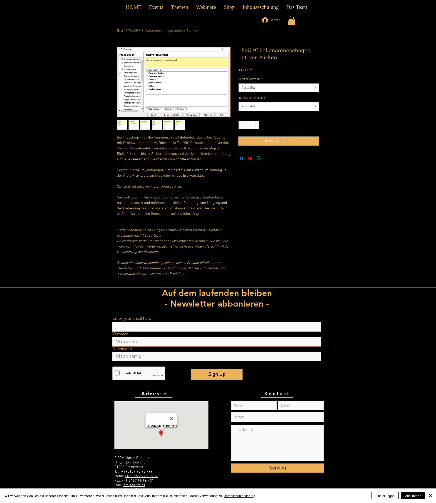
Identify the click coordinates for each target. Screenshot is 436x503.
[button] (179, 7)
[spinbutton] (249, 125)
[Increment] (256, 125)
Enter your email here (131, 318)
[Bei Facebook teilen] (241, 158)
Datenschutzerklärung (239, 495)
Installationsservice (252, 98)
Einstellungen (385, 495)
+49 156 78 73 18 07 (141, 476)
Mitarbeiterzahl (249, 79)
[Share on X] (267, 158)
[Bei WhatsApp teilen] (258, 158)
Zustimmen (413, 495)
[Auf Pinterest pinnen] (250, 158)
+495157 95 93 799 (137, 471)
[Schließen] (430, 495)
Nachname (122, 349)
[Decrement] (242, 125)
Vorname (120, 334)
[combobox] (278, 87)
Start (121, 31)
